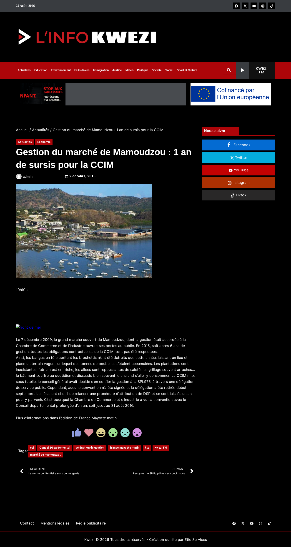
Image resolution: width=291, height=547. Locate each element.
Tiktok (240, 195)
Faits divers (82, 70)
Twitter (240, 157)
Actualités (24, 70)
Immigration (101, 70)
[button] (255, 70)
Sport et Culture (187, 70)
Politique (142, 70)
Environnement (61, 70)
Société (157, 70)
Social (169, 70)
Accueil (22, 129)
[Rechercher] (229, 70)
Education (40, 70)
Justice (117, 70)
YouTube (240, 170)
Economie (43, 142)
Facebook (241, 144)
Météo (129, 70)
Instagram (240, 182)
